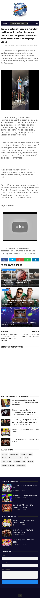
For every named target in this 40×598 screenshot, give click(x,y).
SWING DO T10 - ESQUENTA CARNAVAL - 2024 (23, 506)
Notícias (21, 45)
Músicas (30, 462)
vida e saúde (21, 465)
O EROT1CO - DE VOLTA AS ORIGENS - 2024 (23, 531)
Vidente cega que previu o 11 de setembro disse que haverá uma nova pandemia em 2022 (25, 422)
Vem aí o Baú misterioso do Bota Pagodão (19, 322)
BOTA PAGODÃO (26, 591)
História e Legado (19, 462)
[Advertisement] (20, 372)
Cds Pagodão (6, 458)
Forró (26, 458)
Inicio (5, 23)
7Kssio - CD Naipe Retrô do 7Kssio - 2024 (23, 521)
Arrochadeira (14, 454)
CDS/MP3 (24, 454)
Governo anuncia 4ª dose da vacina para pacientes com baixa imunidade (25, 402)
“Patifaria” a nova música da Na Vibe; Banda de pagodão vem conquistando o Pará (19, 301)
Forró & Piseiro (6, 462)
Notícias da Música (30, 45)
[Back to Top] (20, 595)
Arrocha (4, 454)
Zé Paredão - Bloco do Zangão (25, 495)
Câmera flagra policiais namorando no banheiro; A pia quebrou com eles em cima (24, 412)
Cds (4, 310)
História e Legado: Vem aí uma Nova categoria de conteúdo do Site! (16, 281)
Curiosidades (17, 458)
